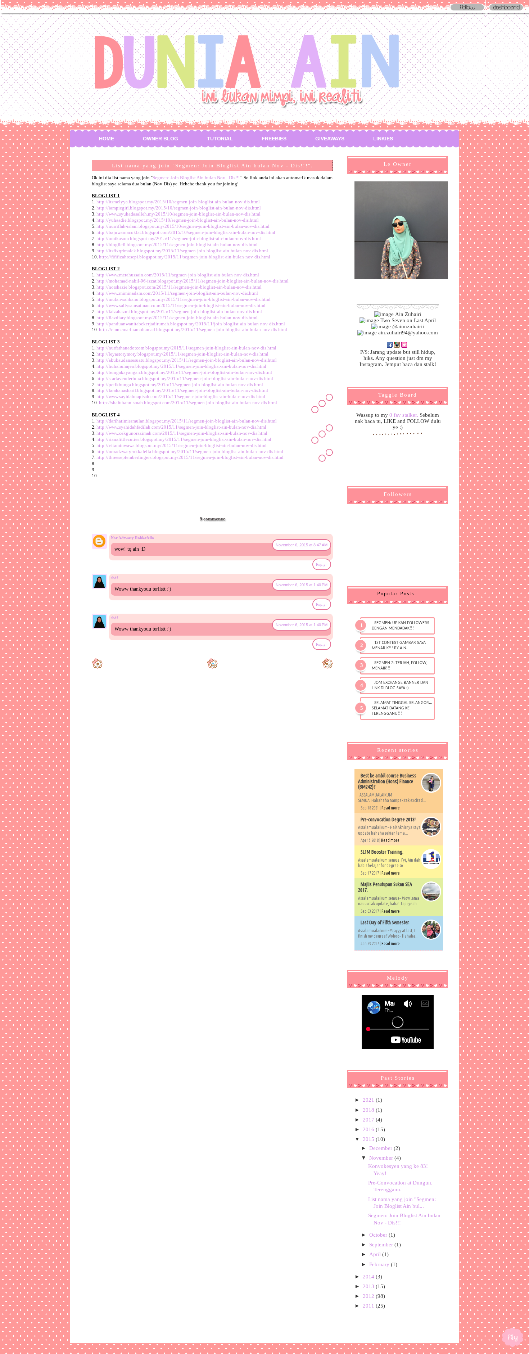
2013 (369, 1286)
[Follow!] (467, 11)
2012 (369, 1296)
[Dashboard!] (506, 11)
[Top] (513, 1338)
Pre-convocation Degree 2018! (388, 819)
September (381, 1244)
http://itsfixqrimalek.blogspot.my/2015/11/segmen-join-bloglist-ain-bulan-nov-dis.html (182, 250)
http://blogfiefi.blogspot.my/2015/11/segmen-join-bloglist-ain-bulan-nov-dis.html (177, 244)
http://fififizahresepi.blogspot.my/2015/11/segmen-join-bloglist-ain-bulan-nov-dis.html (184, 256)
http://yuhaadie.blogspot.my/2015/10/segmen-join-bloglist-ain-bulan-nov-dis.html (177, 220)
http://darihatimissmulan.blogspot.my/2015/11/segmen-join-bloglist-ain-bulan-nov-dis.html (186, 421)
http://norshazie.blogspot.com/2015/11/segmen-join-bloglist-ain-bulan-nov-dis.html (179, 287)
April (375, 1254)
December (381, 1148)
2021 (369, 1100)
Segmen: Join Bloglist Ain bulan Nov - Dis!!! (196, 177)
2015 (369, 1139)
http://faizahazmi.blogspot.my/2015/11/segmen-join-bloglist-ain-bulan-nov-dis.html (179, 311)
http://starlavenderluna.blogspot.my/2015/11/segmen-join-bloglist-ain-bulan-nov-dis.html (184, 378)
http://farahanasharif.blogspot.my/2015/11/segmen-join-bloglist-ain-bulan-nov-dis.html (182, 390)
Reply (321, 564)
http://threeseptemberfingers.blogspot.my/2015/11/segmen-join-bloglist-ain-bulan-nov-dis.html (190, 457)
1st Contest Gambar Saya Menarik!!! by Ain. (399, 645)
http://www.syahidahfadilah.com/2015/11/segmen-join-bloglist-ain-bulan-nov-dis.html (181, 427)
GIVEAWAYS (329, 138)
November (381, 1158)
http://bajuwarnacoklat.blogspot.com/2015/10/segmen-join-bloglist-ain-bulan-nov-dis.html (185, 232)
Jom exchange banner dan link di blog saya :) (400, 685)
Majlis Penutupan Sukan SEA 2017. (385, 887)
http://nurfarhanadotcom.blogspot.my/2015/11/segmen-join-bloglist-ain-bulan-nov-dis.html (186, 348)
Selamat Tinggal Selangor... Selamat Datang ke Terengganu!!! (402, 708)
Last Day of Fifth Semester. (385, 922)
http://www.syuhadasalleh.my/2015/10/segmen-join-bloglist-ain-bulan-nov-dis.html (178, 214)
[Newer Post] (97, 667)
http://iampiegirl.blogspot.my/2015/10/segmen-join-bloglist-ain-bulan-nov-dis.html (178, 208)
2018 (369, 1110)
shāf (114, 578)
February (380, 1264)
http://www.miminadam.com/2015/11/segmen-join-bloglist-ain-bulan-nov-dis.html (177, 293)
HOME (106, 138)
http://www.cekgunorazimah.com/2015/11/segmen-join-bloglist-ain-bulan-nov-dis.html (181, 433)
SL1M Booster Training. (382, 852)
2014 (369, 1276)
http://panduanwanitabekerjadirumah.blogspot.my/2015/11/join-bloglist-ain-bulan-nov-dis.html (190, 323)
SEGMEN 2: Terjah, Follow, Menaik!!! (399, 666)
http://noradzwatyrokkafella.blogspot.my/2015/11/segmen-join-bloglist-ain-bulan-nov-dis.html (189, 451)
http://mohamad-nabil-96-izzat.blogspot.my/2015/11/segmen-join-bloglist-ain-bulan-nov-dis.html (192, 281)
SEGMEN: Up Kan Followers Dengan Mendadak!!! (400, 626)
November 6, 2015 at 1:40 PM (301, 585)
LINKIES (383, 138)
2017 (369, 1120)
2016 (369, 1129)
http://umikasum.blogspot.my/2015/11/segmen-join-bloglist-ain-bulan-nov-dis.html (178, 238)
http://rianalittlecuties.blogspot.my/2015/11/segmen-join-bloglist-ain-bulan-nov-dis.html (183, 439)
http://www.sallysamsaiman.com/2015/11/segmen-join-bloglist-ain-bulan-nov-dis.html (181, 305)
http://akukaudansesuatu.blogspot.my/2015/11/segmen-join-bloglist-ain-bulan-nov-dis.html (186, 360)
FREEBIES (274, 138)
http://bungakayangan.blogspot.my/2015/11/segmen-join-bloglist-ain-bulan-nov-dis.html (184, 372)
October (379, 1235)
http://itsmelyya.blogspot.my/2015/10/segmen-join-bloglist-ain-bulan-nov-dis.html (178, 201)
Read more (390, 807)
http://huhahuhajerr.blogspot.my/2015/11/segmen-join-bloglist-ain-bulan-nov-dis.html (181, 366)
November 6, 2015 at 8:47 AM (301, 545)
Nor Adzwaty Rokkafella (132, 538)
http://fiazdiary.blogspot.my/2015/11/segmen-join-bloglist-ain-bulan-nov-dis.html (177, 317)
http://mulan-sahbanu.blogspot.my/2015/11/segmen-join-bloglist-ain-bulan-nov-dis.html (183, 299)
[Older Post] (327, 667)
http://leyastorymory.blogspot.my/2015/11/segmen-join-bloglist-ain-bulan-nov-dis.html (182, 354)
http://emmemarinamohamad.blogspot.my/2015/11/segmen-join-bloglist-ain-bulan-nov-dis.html (193, 329)
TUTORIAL (220, 138)
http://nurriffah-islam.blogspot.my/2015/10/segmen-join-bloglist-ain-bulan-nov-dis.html (183, 226)
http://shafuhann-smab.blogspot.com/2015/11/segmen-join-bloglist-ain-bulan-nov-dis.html (188, 402)
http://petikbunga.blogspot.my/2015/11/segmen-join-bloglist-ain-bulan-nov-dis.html (179, 384)
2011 (369, 1306)
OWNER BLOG (160, 138)
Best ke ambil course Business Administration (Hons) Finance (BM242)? (387, 781)
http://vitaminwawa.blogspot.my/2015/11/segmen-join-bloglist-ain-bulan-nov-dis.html (181, 445)
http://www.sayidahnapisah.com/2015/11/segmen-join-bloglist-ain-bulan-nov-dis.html (180, 396)
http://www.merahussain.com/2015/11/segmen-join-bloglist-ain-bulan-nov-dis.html (177, 274)
